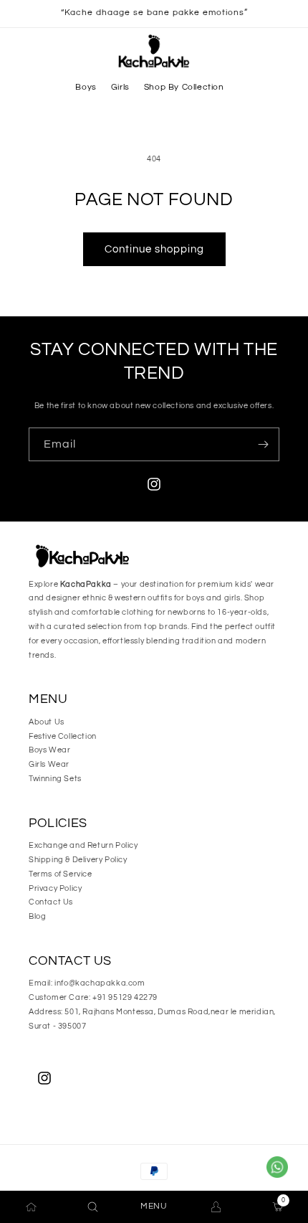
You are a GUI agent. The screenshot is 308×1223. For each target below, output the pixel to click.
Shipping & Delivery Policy (78, 860)
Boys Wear (49, 750)
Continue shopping (154, 249)
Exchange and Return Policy (83, 845)
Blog (37, 916)
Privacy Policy (55, 888)
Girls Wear (49, 764)
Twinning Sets (55, 779)
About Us (46, 722)
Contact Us (51, 902)
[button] (85, 87)
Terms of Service (60, 874)
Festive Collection (63, 736)
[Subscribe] (263, 444)
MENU (153, 1206)
